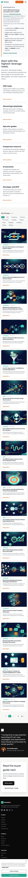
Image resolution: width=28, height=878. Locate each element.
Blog (2, 855)
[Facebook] (7, 810)
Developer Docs (4, 828)
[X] (12, 810)
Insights (3, 822)
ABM (7, 217)
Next (22, 716)
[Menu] (25, 2)
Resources (3, 853)
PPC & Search (5, 219)
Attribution (22, 219)
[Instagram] (9, 810)
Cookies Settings (14, 871)
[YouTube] (4, 810)
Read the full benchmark (10, 53)
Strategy (4, 225)
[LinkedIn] (2, 810)
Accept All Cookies (14, 875)
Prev (6, 716)
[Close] (26, 861)
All (2, 217)
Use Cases (3, 826)
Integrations (4, 824)
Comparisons (19, 222)
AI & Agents (14, 219)
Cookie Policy (5, 867)
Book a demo (8, 783)
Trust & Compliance (5, 845)
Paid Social (22, 217)
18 (18, 716)
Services (3, 840)
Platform (3, 817)
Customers (3, 838)
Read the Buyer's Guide (11, 788)
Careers (3, 843)
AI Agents (3, 819)
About (2, 836)
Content (4, 222)
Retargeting (11, 222)
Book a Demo (19, 1)
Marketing (11, 225)
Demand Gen (14, 217)
